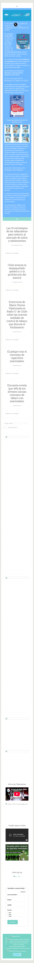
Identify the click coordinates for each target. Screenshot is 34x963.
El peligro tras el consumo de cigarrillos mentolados (17, 356)
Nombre (9, 899)
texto (10, 914)
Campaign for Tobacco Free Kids (21, 948)
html (10, 912)
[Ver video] (17, 876)
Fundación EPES (21, 946)
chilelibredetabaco (17, 15)
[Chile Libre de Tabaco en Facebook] (17, 951)
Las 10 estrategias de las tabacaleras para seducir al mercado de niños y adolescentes (17, 234)
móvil (10, 916)
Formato (9, 910)
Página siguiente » (13, 427)
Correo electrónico (12, 894)
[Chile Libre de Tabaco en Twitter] (17, 955)
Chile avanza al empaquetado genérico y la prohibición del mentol (17, 271)
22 (4, 427)
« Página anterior (8, 423)
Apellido (9, 905)
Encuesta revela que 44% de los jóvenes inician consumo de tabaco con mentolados (17, 393)
